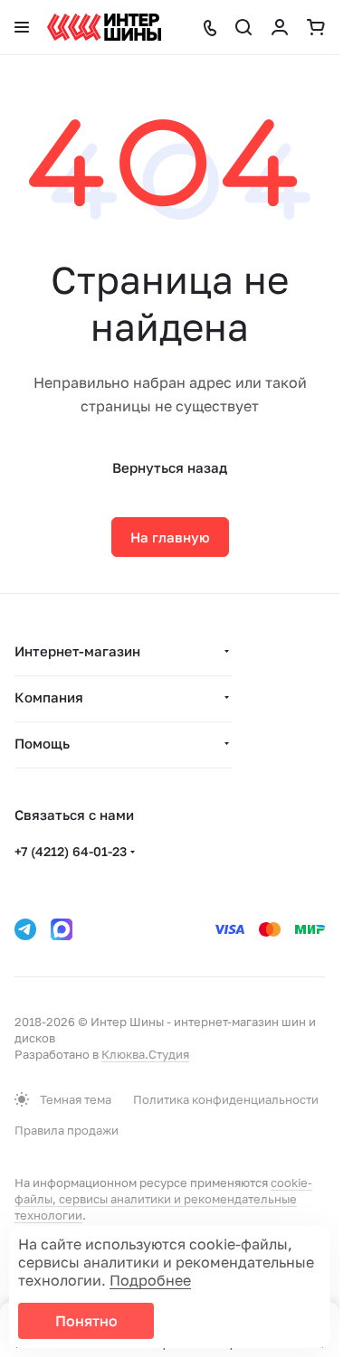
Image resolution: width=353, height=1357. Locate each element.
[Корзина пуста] (316, 27)
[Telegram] (25, 929)
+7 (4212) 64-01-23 (70, 851)
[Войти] (280, 27)
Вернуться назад (169, 467)
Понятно (86, 1321)
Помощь (42, 743)
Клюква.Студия (145, 1054)
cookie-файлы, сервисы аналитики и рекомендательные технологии (163, 1198)
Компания (48, 697)
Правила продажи (66, 1130)
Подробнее (150, 1280)
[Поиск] (243, 27)
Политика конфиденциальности (226, 1099)
